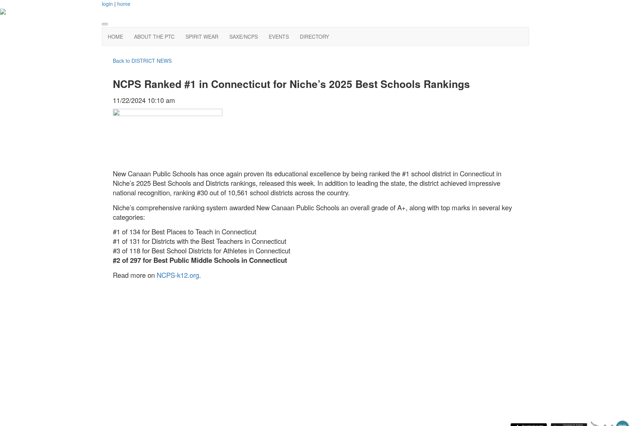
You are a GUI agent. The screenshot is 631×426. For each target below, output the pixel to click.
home (123, 3)
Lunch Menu (137, 325)
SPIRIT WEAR (202, 36)
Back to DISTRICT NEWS (142, 60)
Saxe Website (139, 303)
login (107, 3)
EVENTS (279, 36)
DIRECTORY (314, 36)
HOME (115, 36)
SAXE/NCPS (243, 36)
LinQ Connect (138, 336)
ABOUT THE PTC (154, 36)
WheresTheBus (140, 347)
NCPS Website (140, 314)
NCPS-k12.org (178, 275)
